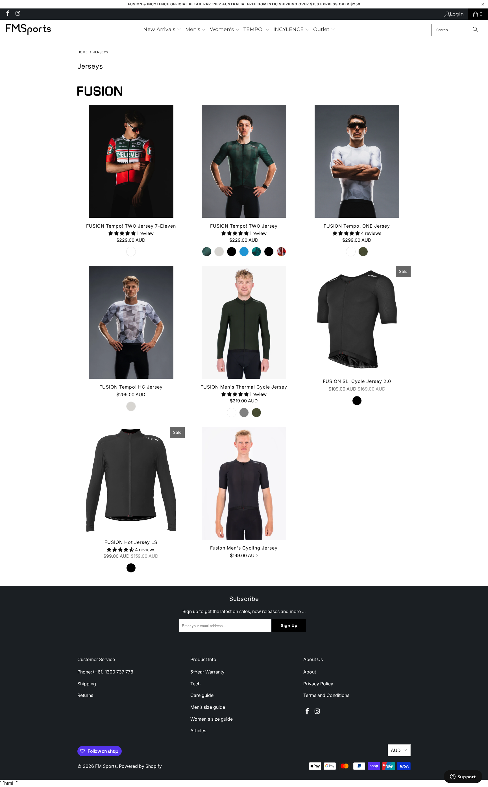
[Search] (475, 30)
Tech (195, 683)
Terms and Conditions (326, 695)
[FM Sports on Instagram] (17, 14)
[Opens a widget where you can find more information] (462, 777)
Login (457, 14)
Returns (85, 695)
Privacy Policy (318, 683)
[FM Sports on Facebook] (7, 14)
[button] (162, 30)
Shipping (86, 683)
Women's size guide (211, 719)
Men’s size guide (207, 707)
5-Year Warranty (207, 672)
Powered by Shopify (140, 766)
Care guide (201, 695)
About (309, 672)
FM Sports (106, 766)
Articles (198, 730)
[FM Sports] (28, 30)
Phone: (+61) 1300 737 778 (105, 672)
